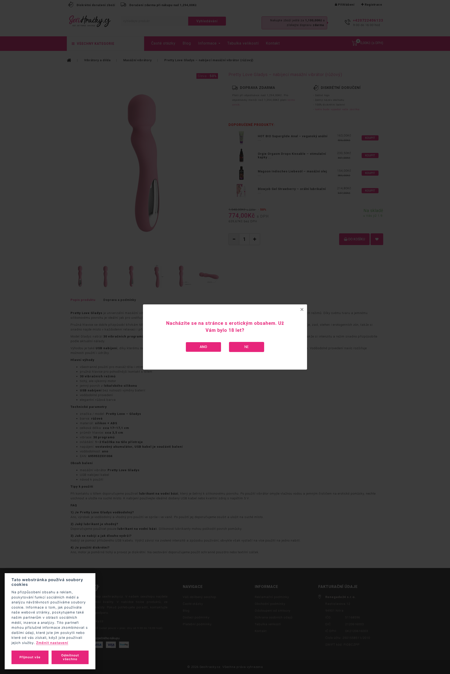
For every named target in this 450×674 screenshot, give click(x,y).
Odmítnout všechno (70, 657)
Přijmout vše (30, 657)
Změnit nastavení (52, 643)
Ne (246, 347)
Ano (203, 347)
